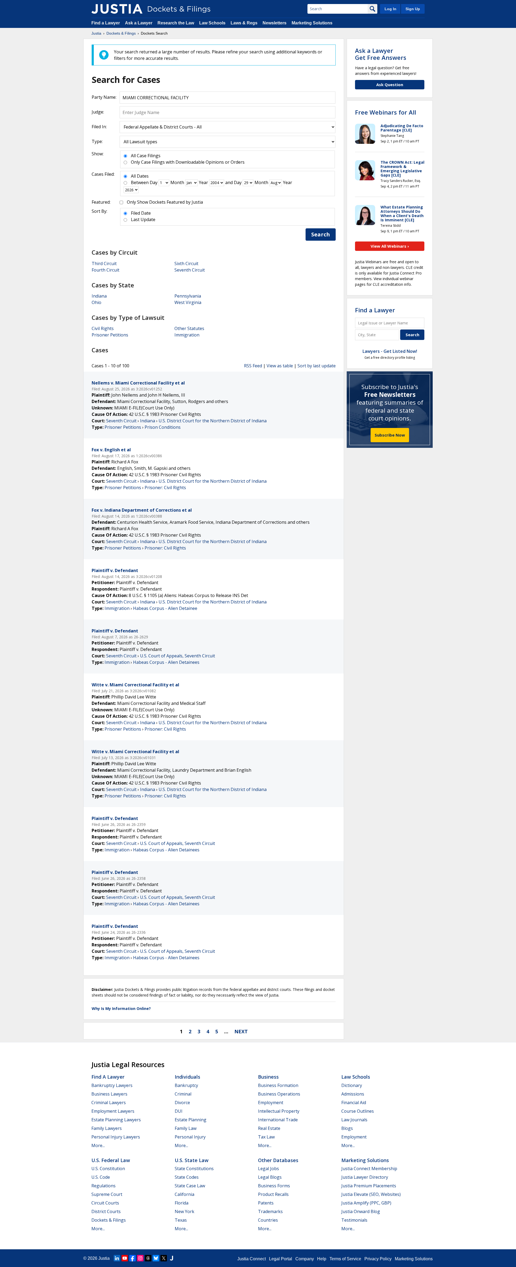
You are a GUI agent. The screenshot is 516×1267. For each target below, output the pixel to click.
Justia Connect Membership (369, 1168)
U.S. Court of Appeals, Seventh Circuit (177, 656)
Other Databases (278, 1160)
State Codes (187, 1177)
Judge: (98, 112)
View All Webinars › (390, 246)
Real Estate (269, 1128)
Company (304, 1259)
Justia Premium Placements (368, 1186)
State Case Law (190, 1186)
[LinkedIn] (117, 1258)
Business (268, 1077)
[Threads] (148, 1258)
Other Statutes (189, 328)
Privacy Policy (378, 1259)
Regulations (103, 1186)
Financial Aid (353, 1102)
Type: (97, 141)
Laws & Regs (244, 23)
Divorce (182, 1102)
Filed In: (99, 127)
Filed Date (141, 213)
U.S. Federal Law (110, 1160)
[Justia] (116, 9)
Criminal (183, 1094)
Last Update (143, 219)
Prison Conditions (163, 427)
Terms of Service (345, 1259)
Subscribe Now (390, 435)
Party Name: (104, 97)
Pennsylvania (187, 296)
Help (321, 1259)
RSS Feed (253, 366)
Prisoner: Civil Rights (165, 487)
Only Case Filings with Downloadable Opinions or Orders (188, 162)
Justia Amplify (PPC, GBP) (366, 1203)
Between (140, 182)
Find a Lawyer (105, 23)
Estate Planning (190, 1120)
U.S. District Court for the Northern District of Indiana (213, 421)
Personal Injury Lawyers (115, 1137)
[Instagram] (140, 1258)
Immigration (186, 335)
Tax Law (266, 1137)
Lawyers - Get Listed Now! (390, 351)
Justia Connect (251, 1259)
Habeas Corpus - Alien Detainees (166, 662)
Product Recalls (273, 1194)
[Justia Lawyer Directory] (171, 1258)
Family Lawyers (106, 1128)
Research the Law (175, 23)
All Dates (140, 176)
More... (98, 1145)
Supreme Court (106, 1194)
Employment (270, 1102)
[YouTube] (124, 1258)
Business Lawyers (109, 1094)
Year (203, 182)
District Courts (106, 1211)
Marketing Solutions (312, 23)
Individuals (187, 1077)
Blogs (347, 1128)
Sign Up (413, 9)
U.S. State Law (192, 1160)
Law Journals (354, 1120)
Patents (266, 1203)
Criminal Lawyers (108, 1102)
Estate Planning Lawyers (116, 1120)
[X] (163, 1258)
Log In (390, 9)
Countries (268, 1220)
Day (153, 182)
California (184, 1194)
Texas (181, 1220)
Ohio (96, 302)
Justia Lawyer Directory (364, 1177)
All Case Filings (145, 156)
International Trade (278, 1120)
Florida (181, 1203)
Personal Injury (190, 1137)
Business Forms (274, 1186)
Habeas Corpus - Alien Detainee (165, 608)
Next (241, 1031)
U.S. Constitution (108, 1168)
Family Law (185, 1128)
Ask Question (389, 84)
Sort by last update (317, 366)
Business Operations (279, 1094)
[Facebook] (132, 1258)
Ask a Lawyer (139, 23)
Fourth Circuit (105, 270)
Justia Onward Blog (360, 1211)
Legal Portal (280, 1259)
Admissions (352, 1094)
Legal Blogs (270, 1177)
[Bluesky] (156, 1258)
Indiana (99, 296)
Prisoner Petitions (110, 335)
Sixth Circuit (186, 263)
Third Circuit (104, 263)
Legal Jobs (268, 1168)
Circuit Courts (105, 1203)
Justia (104, 1258)
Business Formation (278, 1085)
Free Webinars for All (385, 112)
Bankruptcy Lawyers (111, 1085)
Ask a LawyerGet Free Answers (380, 53)
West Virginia (187, 302)
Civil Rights (103, 328)
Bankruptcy (186, 1085)
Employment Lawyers (112, 1111)
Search (320, 234)
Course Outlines (357, 1111)
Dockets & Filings (108, 1220)
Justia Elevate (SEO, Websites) (371, 1194)
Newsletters (274, 23)
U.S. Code (100, 1177)
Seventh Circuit (189, 270)
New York (184, 1211)
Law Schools (212, 23)
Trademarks (270, 1211)
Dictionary (351, 1085)
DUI (178, 1111)
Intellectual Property (278, 1111)
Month (177, 182)
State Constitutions (194, 1168)
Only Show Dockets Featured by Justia (165, 202)
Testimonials (354, 1220)
